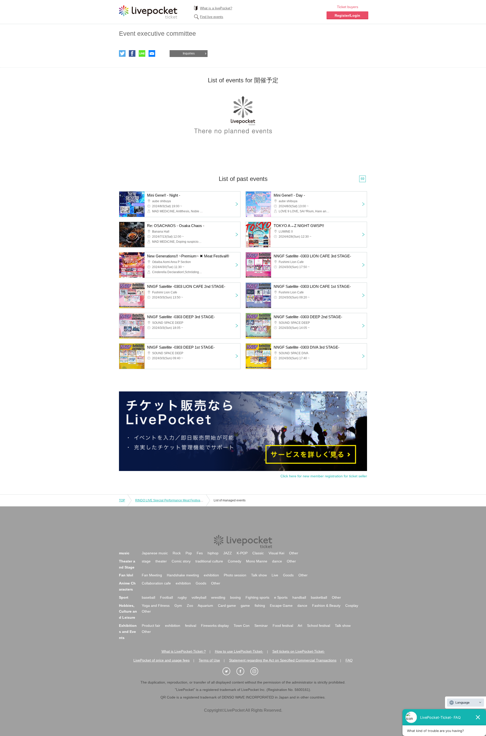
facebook (132, 53)
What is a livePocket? (216, 8)
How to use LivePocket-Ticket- (239, 651)
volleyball (199, 597)
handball (299, 597)
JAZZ (227, 553)
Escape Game (281, 605)
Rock (177, 553)
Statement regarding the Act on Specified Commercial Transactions (282, 660)
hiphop (213, 553)
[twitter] (229, 671)
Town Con (242, 626)
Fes (200, 553)
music (124, 553)
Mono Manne (256, 561)
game (245, 605)
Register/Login (347, 15)
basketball (319, 597)
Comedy (234, 561)
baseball (148, 597)
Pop (189, 553)
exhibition (211, 575)
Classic (258, 553)
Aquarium (205, 605)
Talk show (259, 575)
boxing (235, 597)
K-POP (242, 553)
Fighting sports (257, 597)
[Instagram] (257, 671)
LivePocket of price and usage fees (161, 660)
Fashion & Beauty (326, 605)
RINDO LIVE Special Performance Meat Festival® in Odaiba (176, 500)
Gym (178, 605)
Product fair (151, 626)
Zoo (190, 605)
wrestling (218, 597)
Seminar (261, 626)
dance (277, 561)
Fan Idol (126, 575)
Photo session (235, 575)
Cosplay (351, 605)
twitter (122, 53)
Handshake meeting (183, 575)
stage (146, 561)
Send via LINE (142, 53)
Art (300, 626)
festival (190, 626)
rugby (182, 597)
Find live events (211, 17)
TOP (122, 500)
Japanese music (155, 553)
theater (161, 561)
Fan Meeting (152, 575)
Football (166, 597)
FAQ (349, 660)
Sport (123, 597)
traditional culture (209, 561)
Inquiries (189, 53)
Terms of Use (209, 660)
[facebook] (243, 671)
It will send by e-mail (152, 53)
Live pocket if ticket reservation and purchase (148, 12)
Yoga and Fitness (156, 605)
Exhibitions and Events (128, 632)
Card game (227, 605)
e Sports (281, 597)
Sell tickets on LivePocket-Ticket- (298, 651)
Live (275, 575)
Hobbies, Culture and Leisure (128, 611)
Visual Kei (276, 553)
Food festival (283, 626)
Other (293, 553)
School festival (318, 626)
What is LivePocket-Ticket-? (183, 651)
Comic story (181, 561)
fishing (260, 605)
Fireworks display (215, 626)
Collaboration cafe (156, 583)
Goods (288, 575)
